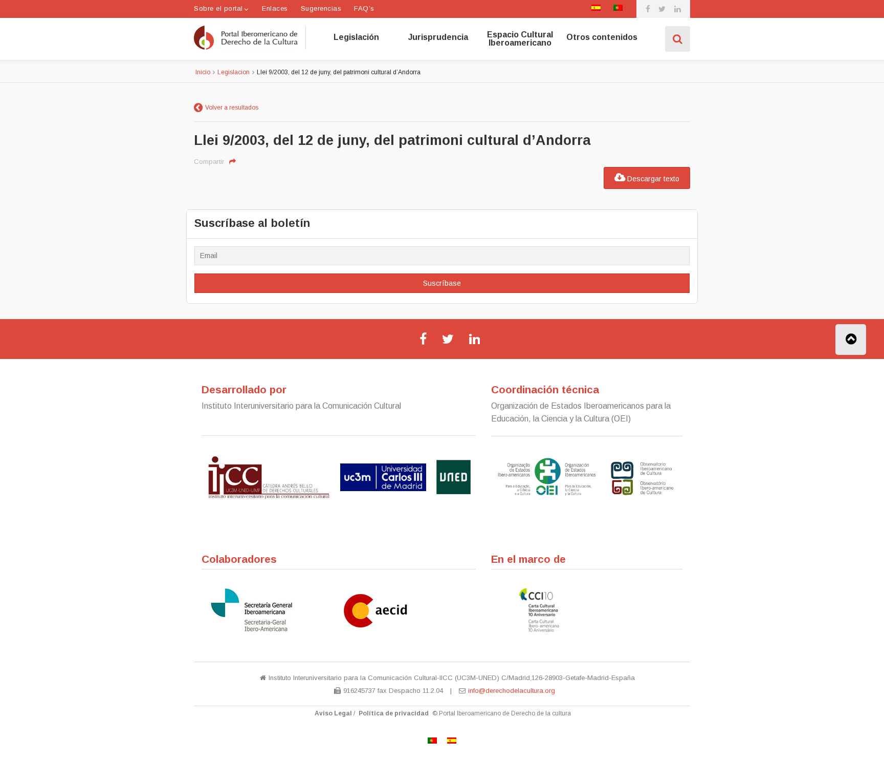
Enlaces (275, 8)
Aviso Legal (333, 713)
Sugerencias (321, 8)
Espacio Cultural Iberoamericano (520, 39)
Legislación (356, 37)
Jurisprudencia (438, 37)
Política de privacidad (394, 713)
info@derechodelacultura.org (511, 690)
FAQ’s (364, 8)
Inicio (202, 72)
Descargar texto (652, 179)
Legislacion (233, 72)
